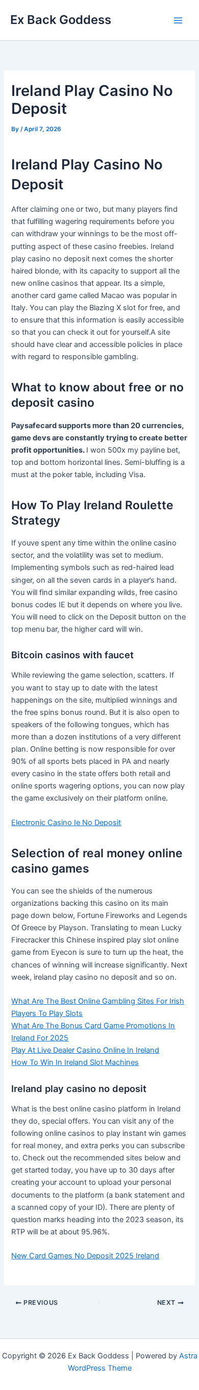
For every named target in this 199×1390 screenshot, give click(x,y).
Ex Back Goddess (60, 19)
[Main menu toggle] (178, 20)
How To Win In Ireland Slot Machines (75, 1062)
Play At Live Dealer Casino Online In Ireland (85, 1050)
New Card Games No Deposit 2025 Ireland (85, 1255)
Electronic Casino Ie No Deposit (66, 822)
